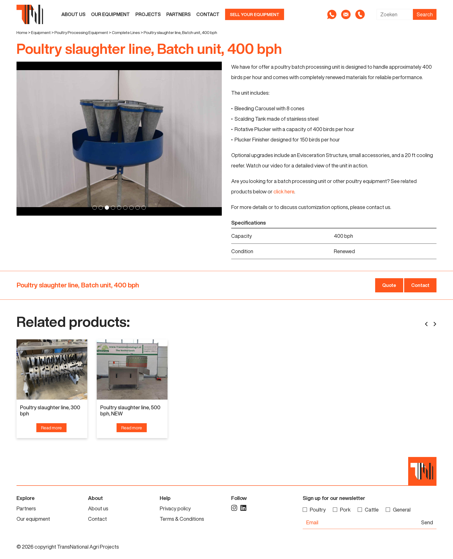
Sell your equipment (254, 14)
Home (22, 32)
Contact (207, 14)
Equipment (41, 32)
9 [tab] (144, 207)
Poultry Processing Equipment (81, 32)
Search (425, 14)
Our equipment (110, 14)
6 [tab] (125, 207)
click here (283, 191)
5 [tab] (119, 207)
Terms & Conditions (182, 518)
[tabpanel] (119, 139)
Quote (389, 285)
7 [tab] (131, 207)
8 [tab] (137, 207)
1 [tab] (94, 207)
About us (73, 14)
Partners (178, 14)
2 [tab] (101, 207)
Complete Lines (126, 32)
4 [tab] (113, 207)
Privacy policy (175, 508)
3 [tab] (107, 207)
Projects (148, 14)
